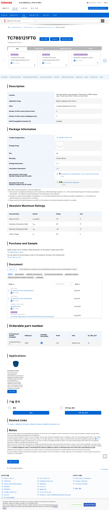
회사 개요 (78, 488)
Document (57, 77)
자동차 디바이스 (9, 478)
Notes (101, 77)
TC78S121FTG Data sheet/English (21, 298)
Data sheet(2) (19, 274)
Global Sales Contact (16, 252)
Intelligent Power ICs (46, 481)
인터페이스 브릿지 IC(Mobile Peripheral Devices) (55, 495)
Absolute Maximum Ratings (30, 77)
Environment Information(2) (54, 274)
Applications (79, 77)
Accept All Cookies (90, 504)
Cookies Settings (76, 504)
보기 (57, 163)
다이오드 (6, 495)
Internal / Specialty (81, 481)
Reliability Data (15, 306)
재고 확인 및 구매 (15, 257)
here (98, 439)
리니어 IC (42, 486)
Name (11, 284)
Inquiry (86, 77)
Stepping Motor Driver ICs (45, 27)
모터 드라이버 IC (29, 27)
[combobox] (68, 21)
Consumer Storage (81, 484)
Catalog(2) (39, 277)
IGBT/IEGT (7, 489)
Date (76, 284)
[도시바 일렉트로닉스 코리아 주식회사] (30, 2)
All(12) (10, 274)
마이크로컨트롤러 (9, 497)
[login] (105, 456)
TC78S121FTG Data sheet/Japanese (22, 290)
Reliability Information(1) (34, 274)
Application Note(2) (71, 274)
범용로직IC (43, 489)
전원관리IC (43, 484)
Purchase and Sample (46, 77)
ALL (17, 48)
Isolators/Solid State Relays (13, 484)
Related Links (94, 77)
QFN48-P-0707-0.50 (65, 137)
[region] (54, 504)
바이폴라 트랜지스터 (10, 492)
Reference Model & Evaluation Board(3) (21, 277)
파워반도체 (7, 481)
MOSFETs (7, 486)
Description (4, 77)
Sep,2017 (77, 290)
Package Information (15, 77)
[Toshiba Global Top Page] (10, 2)
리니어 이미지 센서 (45, 492)
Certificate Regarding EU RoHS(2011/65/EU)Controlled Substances (32, 316)
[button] (94, 3)
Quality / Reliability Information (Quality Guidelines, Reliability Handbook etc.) (35, 424)
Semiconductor (17, 27)
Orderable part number (67, 77)
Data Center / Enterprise (83, 478)
